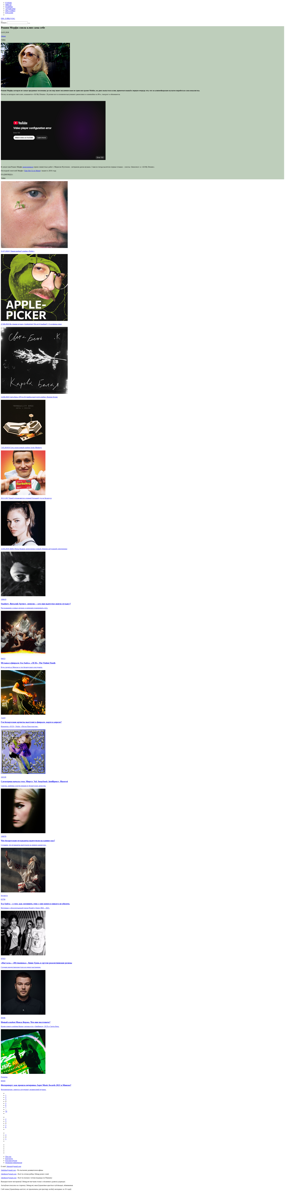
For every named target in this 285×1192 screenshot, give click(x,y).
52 (6, 1111)
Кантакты (9, 1159)
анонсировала (28, 167)
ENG (13, 19)
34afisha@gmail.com (8, 1170)
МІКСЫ (8, 5)
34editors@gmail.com (8, 1174)
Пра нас (8, 1157)
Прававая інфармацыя (13, 1163)
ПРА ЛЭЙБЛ (10, 11)
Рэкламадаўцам (11, 1161)
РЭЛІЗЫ (8, 3)
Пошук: (4, 23)
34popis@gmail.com (13, 1166)
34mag (3, 36)
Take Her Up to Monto (32, 171)
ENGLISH (9, 13)
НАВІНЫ (9, 7)
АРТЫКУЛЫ (10, 9)
